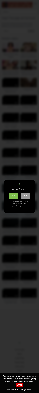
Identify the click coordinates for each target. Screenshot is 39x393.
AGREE (19, 385)
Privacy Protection (26, 389)
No (25, 196)
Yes (13, 196)
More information (12, 389)
